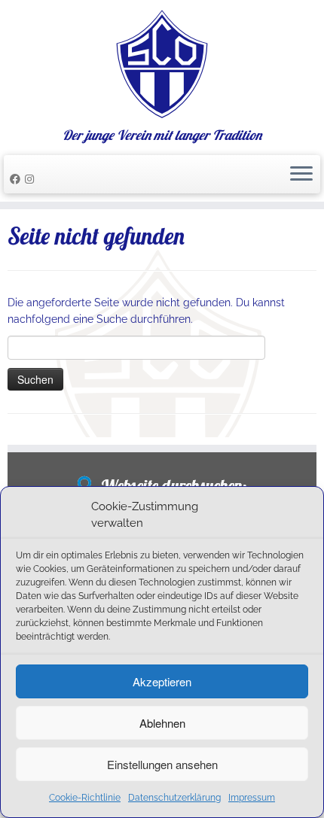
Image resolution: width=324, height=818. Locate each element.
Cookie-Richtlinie (85, 797)
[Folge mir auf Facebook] (17, 179)
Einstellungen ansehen (162, 764)
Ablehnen (162, 723)
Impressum (251, 797)
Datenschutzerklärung (174, 797)
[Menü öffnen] (301, 174)
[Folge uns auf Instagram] (31, 179)
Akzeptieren (162, 681)
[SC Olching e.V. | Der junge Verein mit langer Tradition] (162, 64)
